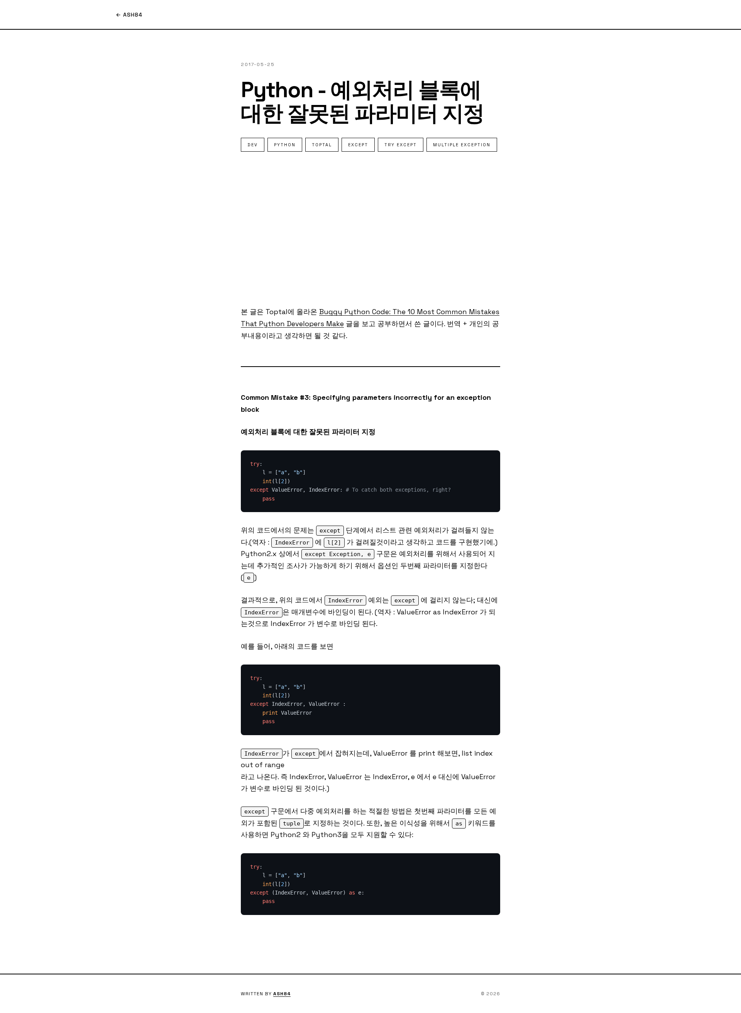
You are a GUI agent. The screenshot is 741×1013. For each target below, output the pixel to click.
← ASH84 (129, 14)
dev (252, 144)
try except (400, 144)
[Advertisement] (370, 229)
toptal (322, 144)
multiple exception (462, 144)
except (358, 144)
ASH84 (282, 994)
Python (285, 144)
